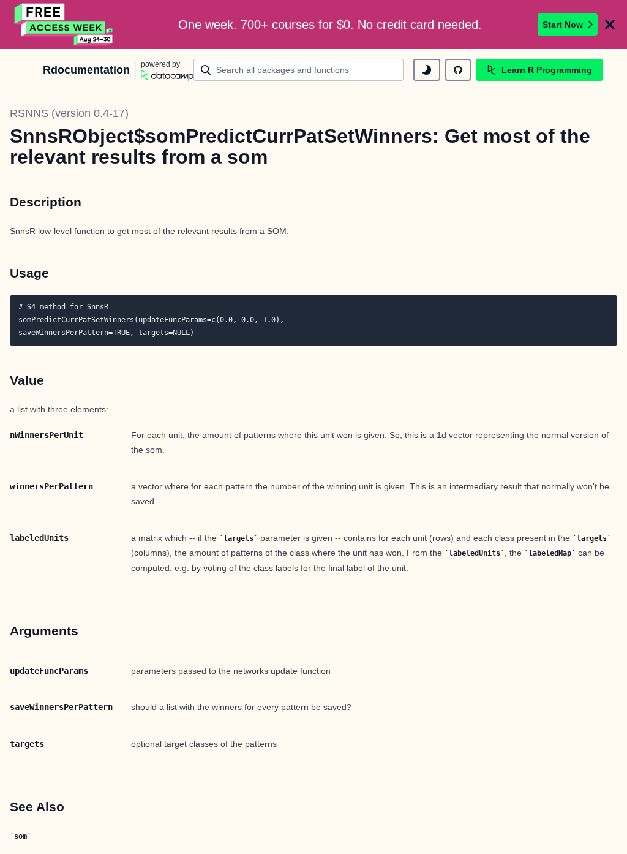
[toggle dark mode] (426, 70)
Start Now (563, 24)
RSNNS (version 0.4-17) (69, 113)
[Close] (610, 24)
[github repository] (458, 70)
